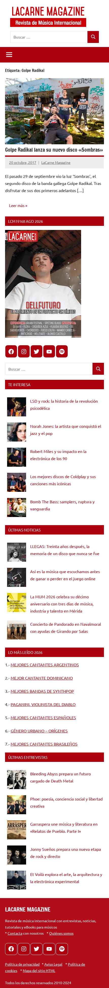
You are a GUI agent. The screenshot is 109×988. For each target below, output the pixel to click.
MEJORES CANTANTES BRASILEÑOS (44, 743)
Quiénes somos (61, 933)
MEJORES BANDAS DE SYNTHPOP (42, 691)
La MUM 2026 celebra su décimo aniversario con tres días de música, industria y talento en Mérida (62, 603)
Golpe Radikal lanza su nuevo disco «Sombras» (54, 149)
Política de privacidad (22, 964)
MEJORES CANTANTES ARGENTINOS (45, 664)
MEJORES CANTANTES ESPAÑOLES (43, 717)
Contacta (15, 933)
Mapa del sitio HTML (39, 970)
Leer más (17, 205)
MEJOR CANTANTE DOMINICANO (42, 677)
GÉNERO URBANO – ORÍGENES (39, 730)
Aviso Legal (53, 964)
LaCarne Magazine (55, 162)
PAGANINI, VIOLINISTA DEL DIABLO (43, 704)
